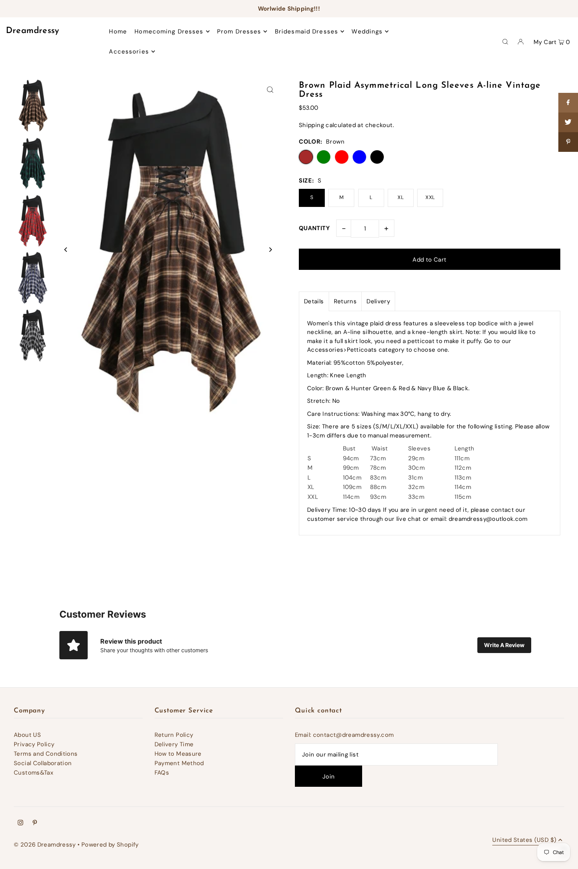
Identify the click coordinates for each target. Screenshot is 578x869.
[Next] (270, 249)
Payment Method (179, 763)
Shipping (311, 125)
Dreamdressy (32, 30)
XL (401, 197)
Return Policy (174, 735)
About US (27, 735)
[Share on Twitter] (568, 122)
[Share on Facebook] (568, 103)
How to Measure (178, 754)
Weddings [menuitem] (367, 31)
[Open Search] (505, 41)
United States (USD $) (524, 840)
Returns (345, 301)
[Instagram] (20, 823)
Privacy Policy (34, 744)
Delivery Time (174, 744)
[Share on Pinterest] (568, 142)
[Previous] (66, 249)
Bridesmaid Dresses (306, 31)
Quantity (314, 228)
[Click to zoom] (270, 90)
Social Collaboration (43, 763)
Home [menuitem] (118, 31)
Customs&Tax (33, 773)
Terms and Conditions (46, 754)
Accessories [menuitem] (129, 51)
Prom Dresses (239, 31)
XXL (430, 197)
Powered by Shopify (110, 845)
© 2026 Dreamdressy (45, 845)
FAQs (162, 773)
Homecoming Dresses (168, 31)
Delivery (378, 301)
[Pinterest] (35, 823)
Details (314, 301)
